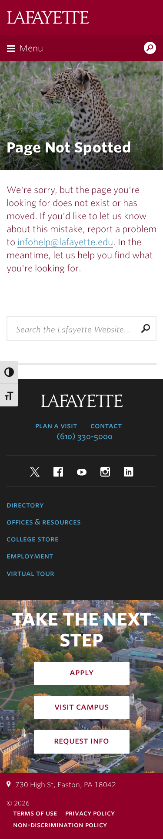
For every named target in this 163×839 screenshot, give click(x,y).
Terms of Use (35, 813)
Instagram (105, 471)
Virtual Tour (30, 573)
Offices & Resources (44, 522)
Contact (106, 425)
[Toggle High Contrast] (9, 372)
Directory (25, 505)
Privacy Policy (90, 813)
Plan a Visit (56, 425)
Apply (82, 672)
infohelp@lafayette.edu (65, 242)
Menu (31, 48)
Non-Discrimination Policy (60, 825)
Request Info (81, 740)
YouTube (81, 471)
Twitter (34, 471)
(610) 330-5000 (85, 436)
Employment (30, 555)
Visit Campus (81, 706)
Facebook (58, 471)
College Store (33, 539)
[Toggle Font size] (9, 395)
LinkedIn (128, 471)
